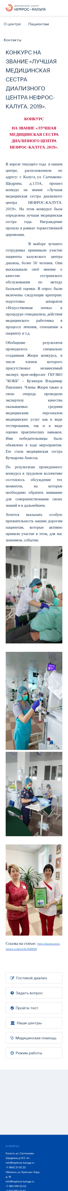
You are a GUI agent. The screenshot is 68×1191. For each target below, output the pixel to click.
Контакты (12, 40)
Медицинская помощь (35, 1038)
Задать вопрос (29, 993)
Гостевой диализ (31, 978)
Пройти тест (26, 1008)
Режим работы (28, 1053)
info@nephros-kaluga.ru (20, 1162)
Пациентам (38, 24)
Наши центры (29, 1023)
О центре (12, 24)
